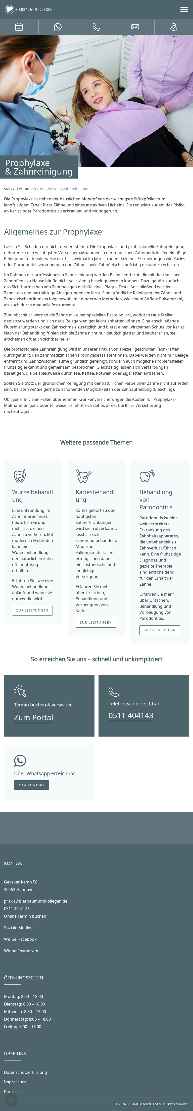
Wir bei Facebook (20, 939)
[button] (11, 1100)
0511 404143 (131, 715)
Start (8, 188)
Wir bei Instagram (21, 951)
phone (96, 27)
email (135, 27)
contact (174, 27)
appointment (19, 27)
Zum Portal (33, 717)
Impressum (15, 1082)
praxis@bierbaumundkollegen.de (35, 901)
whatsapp (58, 27)
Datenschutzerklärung (25, 1072)
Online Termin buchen (25, 916)
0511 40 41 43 (17, 908)
